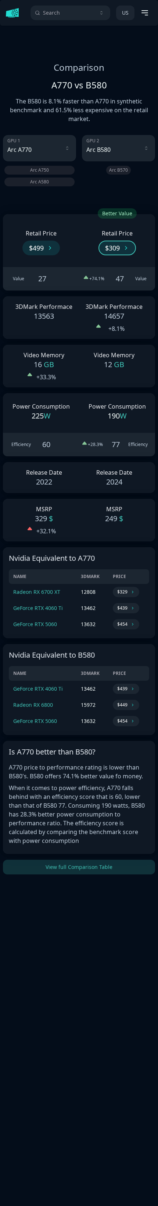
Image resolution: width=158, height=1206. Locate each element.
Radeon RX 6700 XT (36, 591)
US (125, 12)
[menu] (144, 13)
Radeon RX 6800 (33, 704)
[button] (41, 248)
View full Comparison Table (79, 866)
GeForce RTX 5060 (35, 624)
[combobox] (70, 13)
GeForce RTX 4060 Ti (38, 607)
